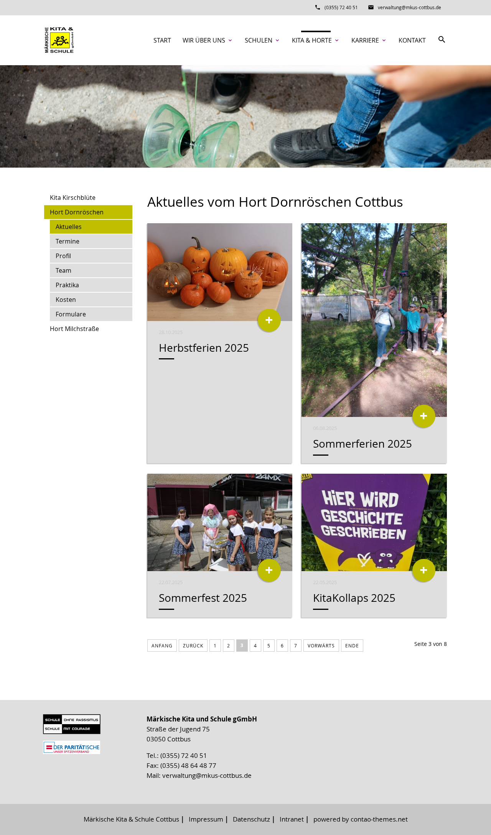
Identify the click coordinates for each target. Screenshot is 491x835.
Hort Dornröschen (77, 212)
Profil (63, 256)
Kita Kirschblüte (73, 197)
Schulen (262, 40)
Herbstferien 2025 (204, 348)
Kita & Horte (316, 40)
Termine (67, 241)
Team (63, 270)
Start (162, 40)
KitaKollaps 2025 (354, 598)
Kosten (66, 299)
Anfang (162, 645)
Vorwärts (321, 645)
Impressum (206, 819)
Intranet (292, 819)
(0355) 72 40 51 (341, 7)
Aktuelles (69, 226)
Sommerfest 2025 (203, 598)
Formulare (71, 314)
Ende (352, 645)
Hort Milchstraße (74, 328)
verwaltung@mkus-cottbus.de (409, 7)
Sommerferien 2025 (362, 443)
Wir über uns (208, 40)
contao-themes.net (379, 819)
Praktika (67, 285)
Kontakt (412, 40)
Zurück (193, 645)
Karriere (369, 40)
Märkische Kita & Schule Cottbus (131, 819)
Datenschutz (251, 819)
